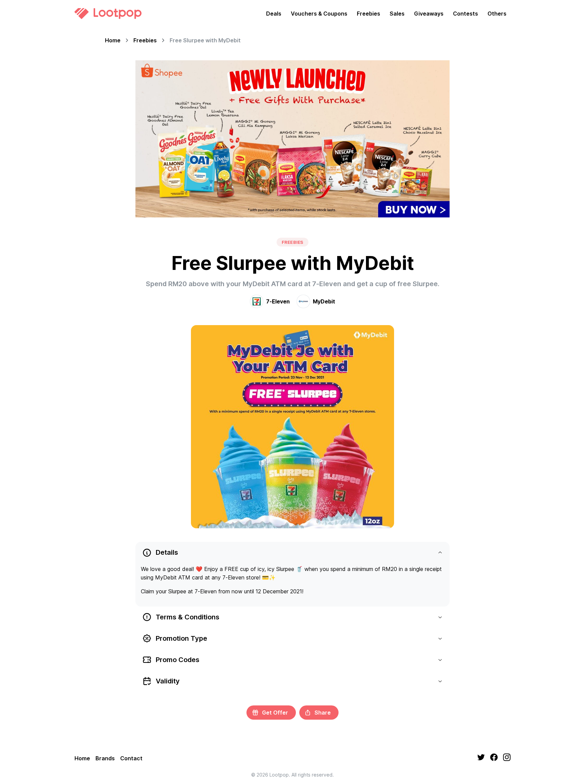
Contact (131, 758)
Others (497, 13)
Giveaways (428, 13)
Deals (273, 13)
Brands (105, 758)
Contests (465, 13)
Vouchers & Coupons (319, 13)
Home (113, 40)
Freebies (368, 13)
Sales (397, 13)
